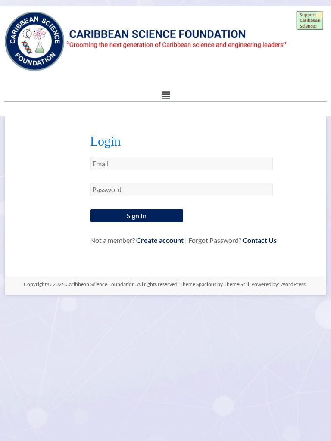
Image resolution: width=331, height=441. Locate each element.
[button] (165, 95)
